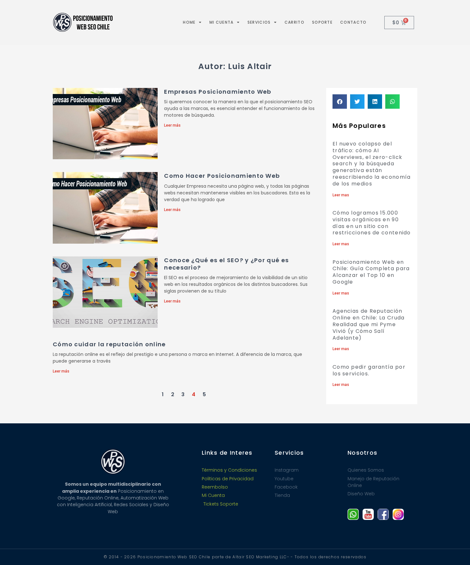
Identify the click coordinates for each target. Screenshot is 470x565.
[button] (340, 101)
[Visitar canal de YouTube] (368, 514)
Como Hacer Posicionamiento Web (222, 176)
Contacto (353, 22)
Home (189, 22)
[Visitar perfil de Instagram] (398, 514)
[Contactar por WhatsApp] (353, 514)
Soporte (322, 22)
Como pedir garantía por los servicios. (369, 370)
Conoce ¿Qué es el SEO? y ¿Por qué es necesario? (226, 263)
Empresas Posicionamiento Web (217, 92)
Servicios (259, 22)
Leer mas (341, 195)
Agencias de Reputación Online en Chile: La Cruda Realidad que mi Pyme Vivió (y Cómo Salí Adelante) (369, 324)
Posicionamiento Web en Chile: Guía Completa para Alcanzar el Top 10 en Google (371, 272)
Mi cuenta (221, 22)
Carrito (294, 22)
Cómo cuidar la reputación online (109, 344)
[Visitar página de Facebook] (383, 514)
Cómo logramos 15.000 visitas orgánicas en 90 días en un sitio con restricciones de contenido (372, 222)
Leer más (172, 125)
